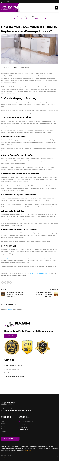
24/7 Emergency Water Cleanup (15, 376)
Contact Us (3, 431)
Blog (25, 17)
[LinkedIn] (10, 282)
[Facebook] (2, 282)
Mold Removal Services (12, 369)
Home (20, 17)
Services (3, 426)
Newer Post (53, 289)
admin (15, 67)
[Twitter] (5, 282)
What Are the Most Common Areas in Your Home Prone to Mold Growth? (44, 294)
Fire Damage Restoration (13, 373)
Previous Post (6, 289)
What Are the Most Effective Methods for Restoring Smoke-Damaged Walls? (15, 294)
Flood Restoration (34, 17)
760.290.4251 (13, 2)
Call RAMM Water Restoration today (38, 273)
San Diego (5, 258)
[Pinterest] (8, 282)
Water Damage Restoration (14, 365)
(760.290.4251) (27, 450)
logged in (10, 309)
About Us (3, 423)
